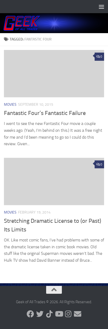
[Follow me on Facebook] (30, 314)
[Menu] (101, 6)
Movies (10, 104)
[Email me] (77, 314)
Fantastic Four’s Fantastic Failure (45, 113)
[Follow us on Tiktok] (49, 314)
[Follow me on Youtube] (58, 314)
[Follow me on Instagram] (68, 314)
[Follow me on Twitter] (40, 314)
